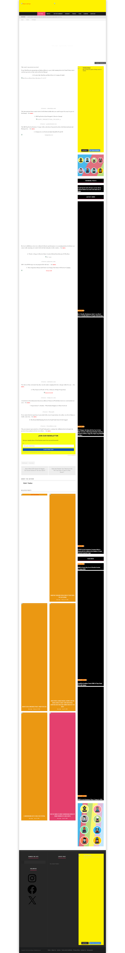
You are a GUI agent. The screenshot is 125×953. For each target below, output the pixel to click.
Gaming (86, 14)
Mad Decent (24, 463)
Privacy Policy (76, 950)
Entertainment (58, 14)
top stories (31, 463)
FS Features (70, 45)
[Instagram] (32, 883)
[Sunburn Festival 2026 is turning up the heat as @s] (97, 126)
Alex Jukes (31, 493)
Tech (79, 14)
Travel (74, 14)
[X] (32, 905)
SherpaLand (90, 950)
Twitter (102, 17)
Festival (40, 14)
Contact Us (83, 950)
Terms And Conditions (67, 950)
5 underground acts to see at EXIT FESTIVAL (34, 816)
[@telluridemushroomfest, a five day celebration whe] (84, 123)
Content (93, 14)
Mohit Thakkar (55, 45)
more (31, 113)
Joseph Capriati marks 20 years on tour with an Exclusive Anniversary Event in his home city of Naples (49, 17)
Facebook (104, 17)
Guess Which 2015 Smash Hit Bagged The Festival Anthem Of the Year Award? (34, 469)
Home (22, 19)
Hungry (67, 14)
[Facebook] (32, 894)
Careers (59, 950)
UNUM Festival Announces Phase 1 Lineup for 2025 (34, 707)
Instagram (101, 17)
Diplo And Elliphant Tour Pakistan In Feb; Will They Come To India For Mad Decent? (62, 470)
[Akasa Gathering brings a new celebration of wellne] (84, 88)
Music (48, 14)
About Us (54, 950)
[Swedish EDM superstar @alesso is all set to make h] (97, 88)
